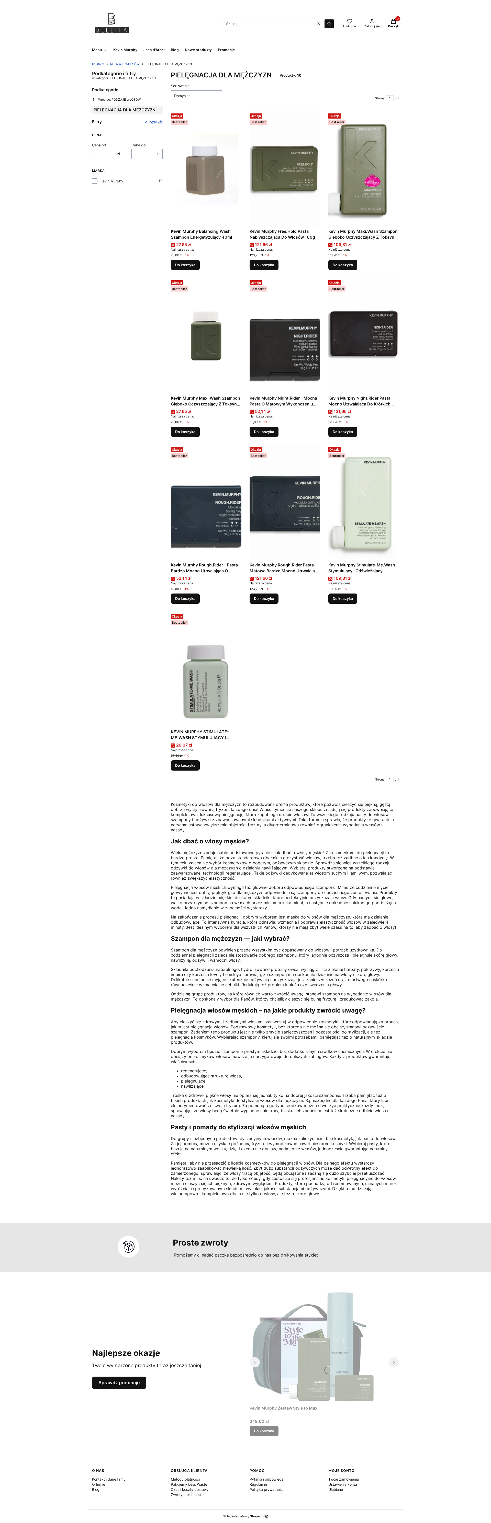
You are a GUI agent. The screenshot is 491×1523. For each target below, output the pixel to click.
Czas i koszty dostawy (190, 1489)
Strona (380, 98)
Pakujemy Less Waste (189, 1484)
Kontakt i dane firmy (109, 1479)
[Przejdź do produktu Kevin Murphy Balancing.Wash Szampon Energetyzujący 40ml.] (206, 168)
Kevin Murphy (112, 181)
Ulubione (335, 1489)
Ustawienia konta (342, 1484)
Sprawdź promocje (119, 1382)
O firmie (98, 1484)
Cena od (99, 145)
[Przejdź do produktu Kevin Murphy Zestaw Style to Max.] (313, 1345)
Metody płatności (185, 1479)
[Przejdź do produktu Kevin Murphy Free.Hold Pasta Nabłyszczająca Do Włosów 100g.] (285, 168)
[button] (329, 23)
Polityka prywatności (267, 1489)
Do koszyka (185, 265)
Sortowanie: (181, 86)
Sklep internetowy (243, 1516)
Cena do (138, 145)
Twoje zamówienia (343, 1479)
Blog (95, 1489)
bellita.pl (98, 64)
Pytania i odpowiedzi (267, 1479)
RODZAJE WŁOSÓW (124, 64)
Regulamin (258, 1484)
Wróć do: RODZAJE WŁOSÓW (119, 99)
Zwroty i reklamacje (187, 1494)
